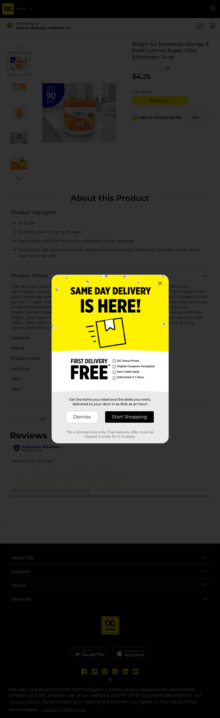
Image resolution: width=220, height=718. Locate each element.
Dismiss (82, 417)
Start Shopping (129, 417)
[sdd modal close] (160, 283)
